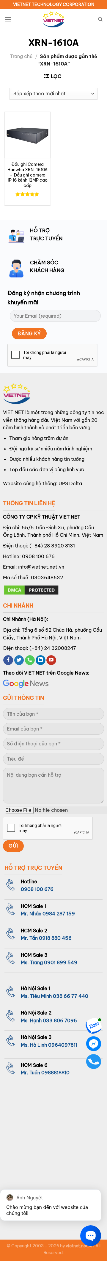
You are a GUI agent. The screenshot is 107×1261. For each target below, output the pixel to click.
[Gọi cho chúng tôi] (30, 660)
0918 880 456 (55, 938)
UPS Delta (70, 483)
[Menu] (8, 19)
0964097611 (62, 1045)
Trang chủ (21, 56)
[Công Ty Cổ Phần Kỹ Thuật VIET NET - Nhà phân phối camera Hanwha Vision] (53, 19)
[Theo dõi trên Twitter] (19, 660)
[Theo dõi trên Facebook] (8, 660)
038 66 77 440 (70, 996)
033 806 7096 (60, 1020)
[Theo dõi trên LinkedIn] (40, 660)
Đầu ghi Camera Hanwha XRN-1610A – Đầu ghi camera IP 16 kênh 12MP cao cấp (27, 175)
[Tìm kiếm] (100, 19)
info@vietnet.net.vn (41, 567)
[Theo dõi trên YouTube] (51, 660)
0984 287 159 (59, 914)
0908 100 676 (38, 556)
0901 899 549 (60, 962)
